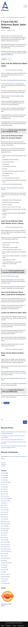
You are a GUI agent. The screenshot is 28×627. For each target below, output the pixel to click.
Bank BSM (3, 489)
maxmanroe (3, 464)
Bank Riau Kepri (4, 544)
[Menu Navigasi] (25, 6)
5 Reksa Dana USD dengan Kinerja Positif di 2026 (12, 439)
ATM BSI (3, 480)
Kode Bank (3, 569)
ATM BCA (3, 473)
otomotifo (3, 466)
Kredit (2, 572)
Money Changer (4, 574)
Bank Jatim (3, 514)
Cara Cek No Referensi (6, 53)
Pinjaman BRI (4, 576)
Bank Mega (3, 526)
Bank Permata (4, 542)
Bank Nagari (4, 530)
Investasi (3, 567)
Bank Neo (3, 532)
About (2, 625)
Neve (7, 622)
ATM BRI (3, 477)
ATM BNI (3, 475)
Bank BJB (3, 486)
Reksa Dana (4, 578)
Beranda (3, 17)
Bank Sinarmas (4, 546)
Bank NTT (3, 535)
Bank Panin (3, 539)
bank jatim (6, 402)
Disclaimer (8, 625)
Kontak (14, 625)
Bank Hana (3, 507)
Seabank (3, 581)
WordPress (19, 622)
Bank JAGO (3, 509)
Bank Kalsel (3, 519)
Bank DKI (3, 505)
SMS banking (16, 40)
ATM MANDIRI (4, 482)
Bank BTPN (3, 493)
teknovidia (3, 462)
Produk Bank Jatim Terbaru (13, 276)
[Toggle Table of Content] (8, 59)
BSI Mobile (3, 565)
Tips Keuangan (4, 583)
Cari (2, 419)
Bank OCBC (4, 537)
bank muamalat (4, 528)
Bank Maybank (4, 523)
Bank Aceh (3, 484)
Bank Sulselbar (4, 549)
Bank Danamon (4, 500)
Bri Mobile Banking (5, 562)
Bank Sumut (4, 553)
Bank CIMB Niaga (5, 498)
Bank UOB (3, 555)
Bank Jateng (4, 512)
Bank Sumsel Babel (5, 551)
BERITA (3, 560)
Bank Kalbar (3, 516)
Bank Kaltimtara (4, 521)
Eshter (4, 30)
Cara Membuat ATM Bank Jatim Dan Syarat (16, 80)
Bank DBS (3, 503)
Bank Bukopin (4, 496)
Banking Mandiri (4, 558)
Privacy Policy (20, 625)
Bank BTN (3, 491)
